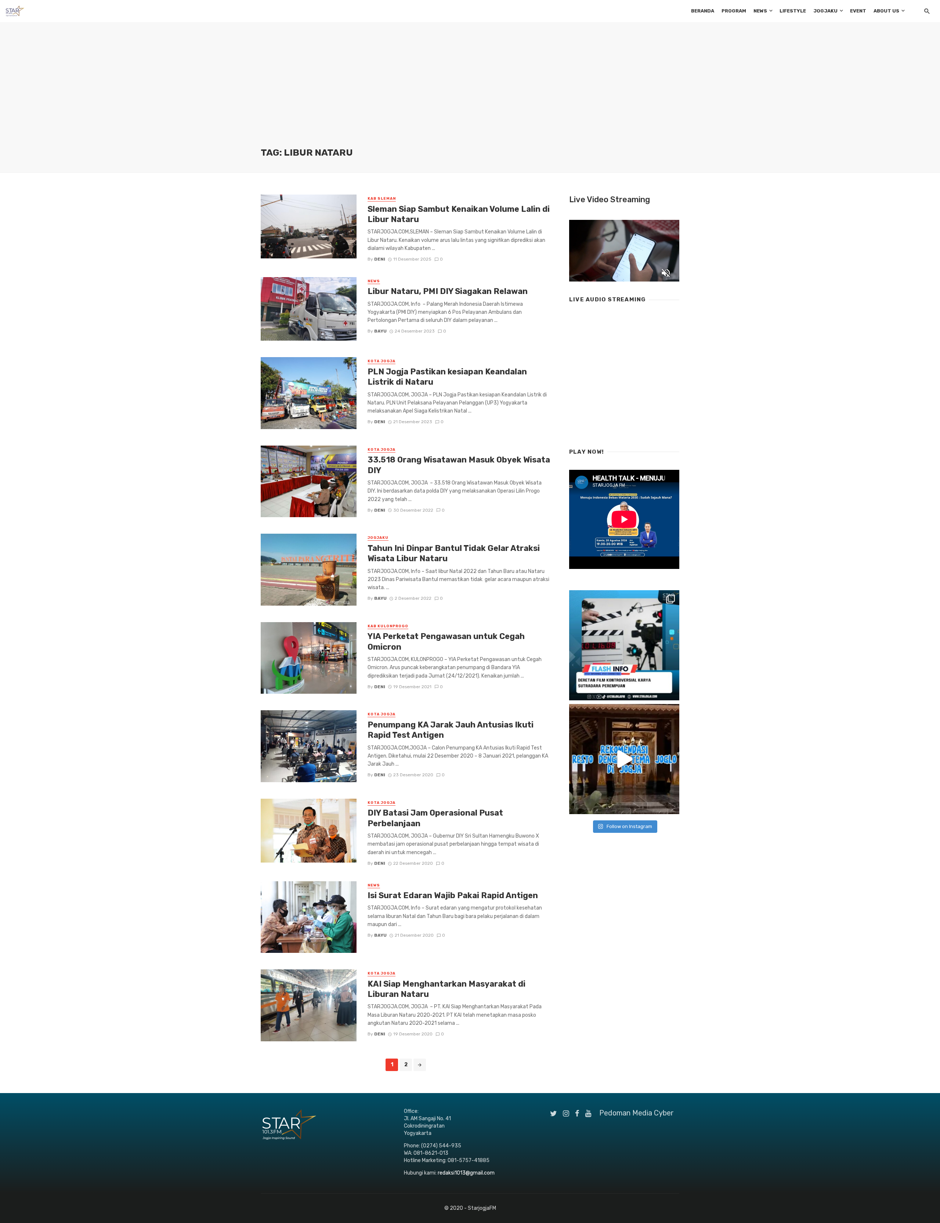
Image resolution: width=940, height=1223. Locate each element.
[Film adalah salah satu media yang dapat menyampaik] (624, 645)
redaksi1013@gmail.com (466, 1173)
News (760, 11)
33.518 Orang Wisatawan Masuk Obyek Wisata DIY (459, 465)
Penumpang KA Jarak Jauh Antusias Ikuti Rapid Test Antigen (451, 730)
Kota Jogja (381, 361)
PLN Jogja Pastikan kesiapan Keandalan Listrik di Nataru (447, 377)
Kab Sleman (382, 198)
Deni (379, 259)
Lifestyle (793, 11)
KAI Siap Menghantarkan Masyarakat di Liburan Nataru (446, 989)
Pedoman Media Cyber (636, 1113)
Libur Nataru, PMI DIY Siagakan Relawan (448, 291)
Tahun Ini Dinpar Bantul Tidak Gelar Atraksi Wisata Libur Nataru (454, 553)
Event (858, 11)
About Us (886, 11)
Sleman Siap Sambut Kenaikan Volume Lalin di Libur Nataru (459, 214)
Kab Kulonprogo (388, 626)
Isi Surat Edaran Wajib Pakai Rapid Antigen (453, 895)
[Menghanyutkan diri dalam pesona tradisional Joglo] (624, 759)
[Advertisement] (470, 91)
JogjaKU (825, 11)
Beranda (702, 11)
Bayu (380, 331)
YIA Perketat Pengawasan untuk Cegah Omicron (446, 641)
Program (734, 11)
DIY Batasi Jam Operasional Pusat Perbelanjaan (435, 818)
